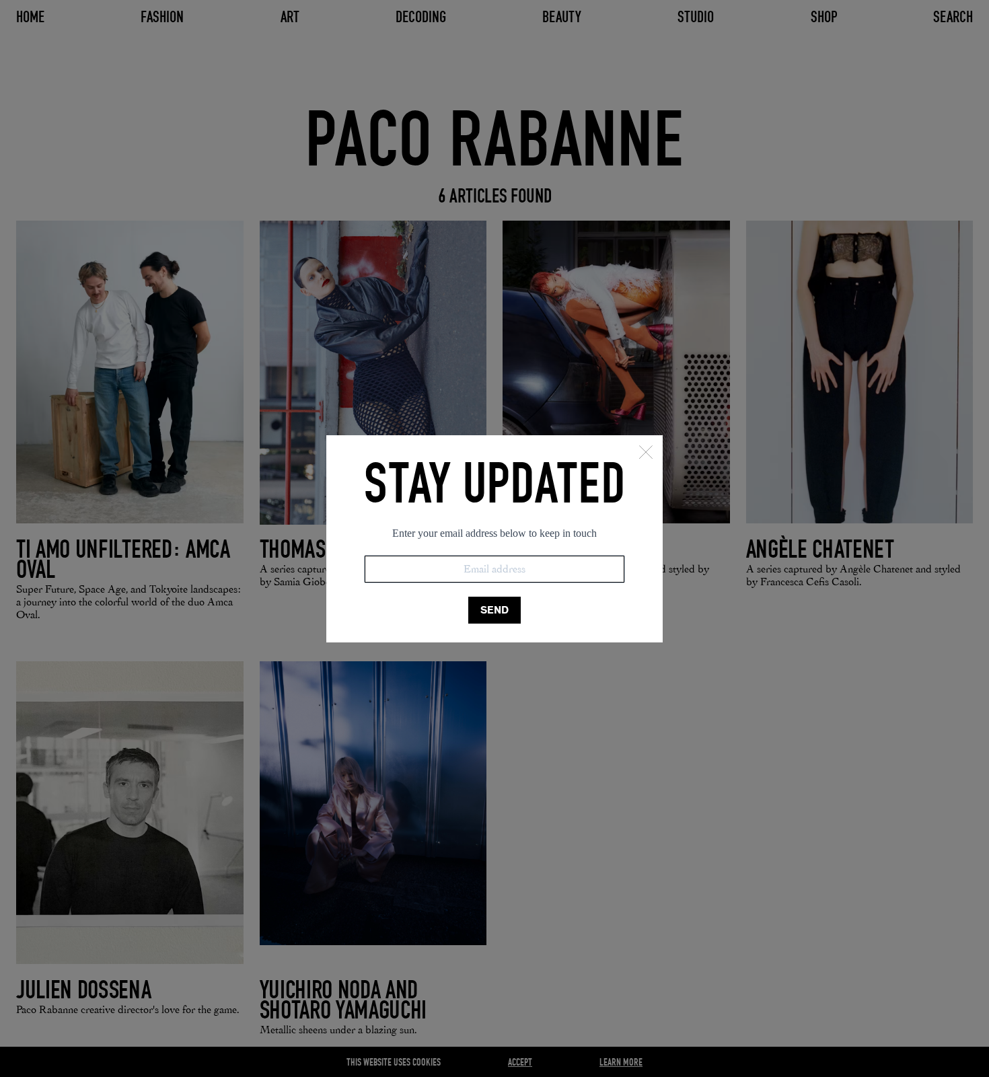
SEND (494, 609)
